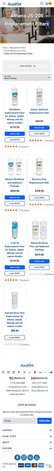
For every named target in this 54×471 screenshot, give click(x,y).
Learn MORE (14, 140)
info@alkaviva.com (18, 387)
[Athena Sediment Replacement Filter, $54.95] (39, 96)
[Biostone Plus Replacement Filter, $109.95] (39, 166)
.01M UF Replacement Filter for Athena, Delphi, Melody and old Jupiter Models (15, 250)
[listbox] (27, 77)
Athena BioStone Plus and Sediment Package (39, 246)
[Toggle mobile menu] (5, 3)
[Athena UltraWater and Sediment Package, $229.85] (15, 166)
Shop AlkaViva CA (39, 390)
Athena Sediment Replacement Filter (39, 111)
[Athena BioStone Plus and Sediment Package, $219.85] (39, 230)
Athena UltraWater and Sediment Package (14, 182)
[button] (27, 66)
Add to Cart (15, 134)
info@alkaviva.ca (40, 387)
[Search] (42, 3)
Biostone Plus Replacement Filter (39, 181)
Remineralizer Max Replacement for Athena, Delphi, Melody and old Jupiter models (15, 320)
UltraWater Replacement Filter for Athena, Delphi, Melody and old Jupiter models (15, 116)
